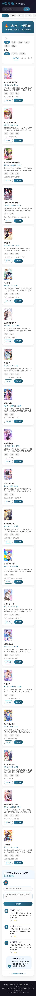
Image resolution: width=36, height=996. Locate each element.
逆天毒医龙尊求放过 (11, 82)
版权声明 (19, 984)
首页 (5, 16)
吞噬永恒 (7, 243)
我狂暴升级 (8, 844)
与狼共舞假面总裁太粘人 (12, 203)
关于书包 (5, 984)
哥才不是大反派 (9, 724)
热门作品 (16, 58)
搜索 (26, 9)
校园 (13, 46)
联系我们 (12, 984)
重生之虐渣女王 (9, 483)
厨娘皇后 (7, 363)
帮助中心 (26, 984)
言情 (7, 46)
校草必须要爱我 (9, 564)
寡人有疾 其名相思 (10, 122)
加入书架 (8, 100)
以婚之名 (7, 684)
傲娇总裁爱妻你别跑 (11, 804)
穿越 (13, 16)
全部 (7, 42)
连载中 (14, 54)
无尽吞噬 (7, 283)
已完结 (22, 54)
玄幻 (20, 16)
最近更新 (23, 58)
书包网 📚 (13, 3)
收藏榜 (30, 58)
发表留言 (18, 904)
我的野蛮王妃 (8, 644)
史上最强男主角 (9, 524)
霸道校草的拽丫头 (10, 323)
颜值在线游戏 (8, 443)
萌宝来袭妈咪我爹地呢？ (12, 163)
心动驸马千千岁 (9, 604)
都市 (28, 16)
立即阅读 (18, 100)
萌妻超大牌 (8, 403)
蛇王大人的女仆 (9, 764)
